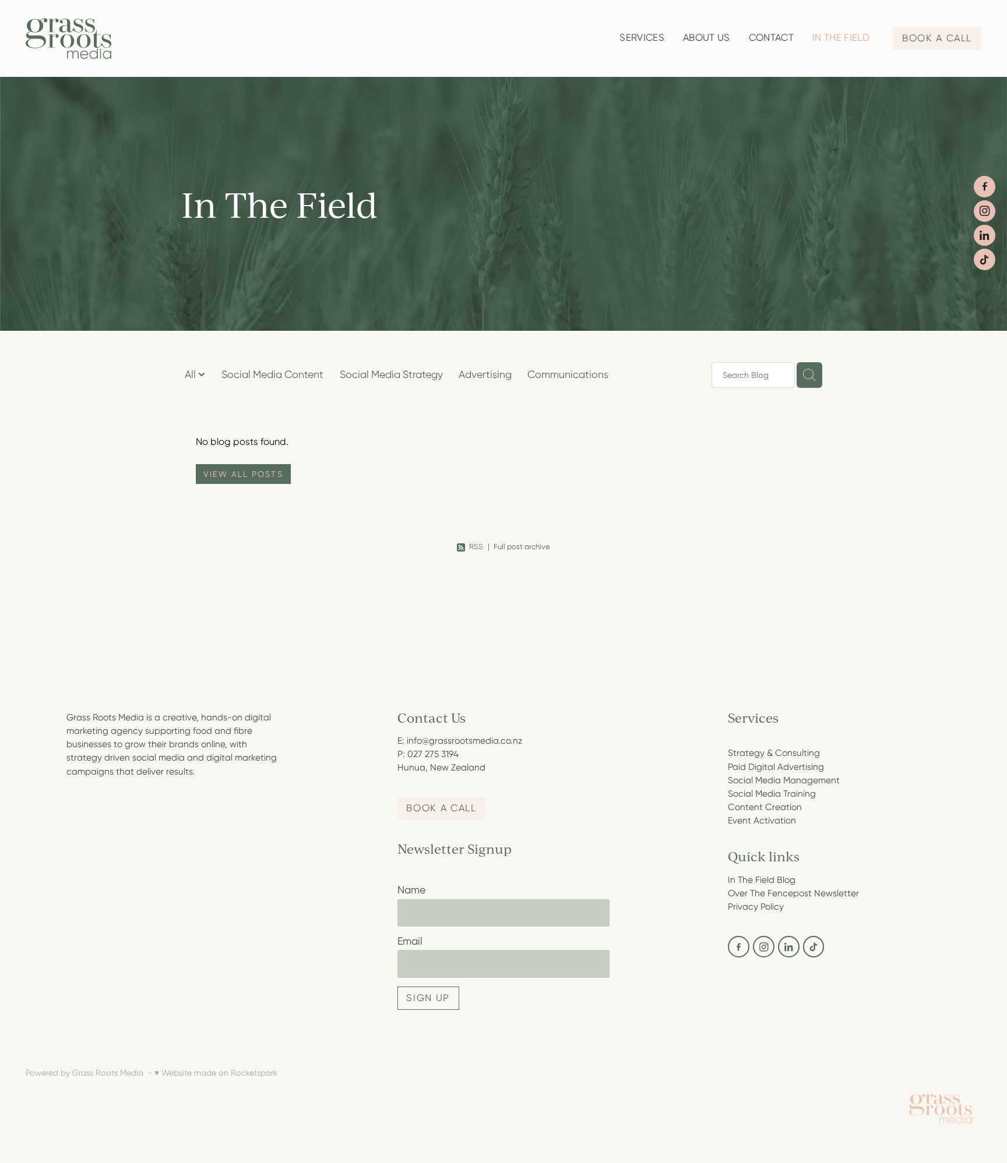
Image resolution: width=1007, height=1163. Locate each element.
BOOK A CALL (937, 38)
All (191, 374)
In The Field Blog (761, 880)
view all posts (243, 474)
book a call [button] (441, 808)
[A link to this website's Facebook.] (984, 186)
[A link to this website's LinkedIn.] (984, 235)
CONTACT (771, 37)
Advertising (485, 374)
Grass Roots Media (107, 1072)
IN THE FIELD (840, 37)
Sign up (428, 997)
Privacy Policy (756, 907)
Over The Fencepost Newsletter (793, 893)
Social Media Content (272, 374)
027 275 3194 (433, 754)
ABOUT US (706, 37)
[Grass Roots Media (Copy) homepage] (121, 38)
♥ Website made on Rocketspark (215, 1072)
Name (411, 890)
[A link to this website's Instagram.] (984, 211)
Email (409, 941)
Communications (567, 374)
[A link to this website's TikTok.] (984, 259)
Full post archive (522, 546)
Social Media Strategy (391, 374)
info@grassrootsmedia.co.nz (464, 741)
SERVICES (641, 37)
